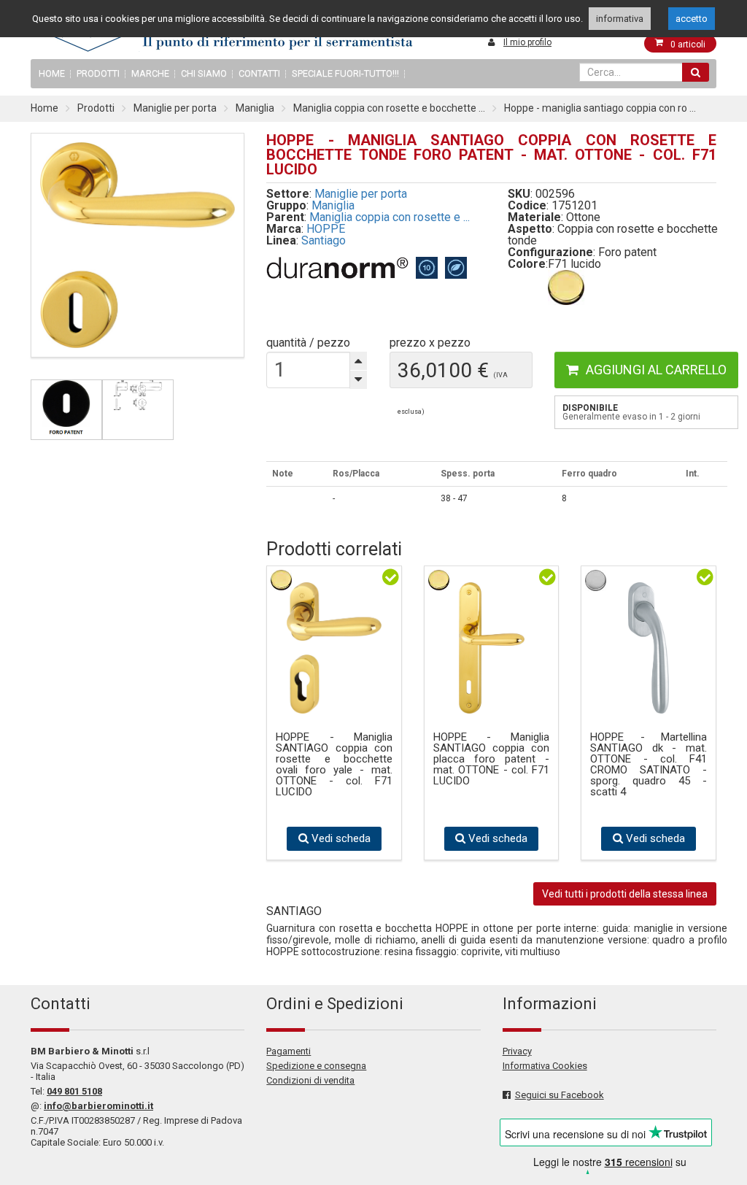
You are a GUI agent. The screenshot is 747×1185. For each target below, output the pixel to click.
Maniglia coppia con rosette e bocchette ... (389, 108)
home (52, 73)
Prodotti (98, 73)
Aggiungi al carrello (656, 369)
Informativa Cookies (545, 1065)
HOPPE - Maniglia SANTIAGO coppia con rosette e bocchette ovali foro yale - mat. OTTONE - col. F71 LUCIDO (334, 765)
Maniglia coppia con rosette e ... (389, 217)
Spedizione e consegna (316, 1065)
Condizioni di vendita (310, 1080)
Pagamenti (288, 1051)
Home (44, 108)
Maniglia (255, 108)
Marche (150, 73)
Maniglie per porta (175, 108)
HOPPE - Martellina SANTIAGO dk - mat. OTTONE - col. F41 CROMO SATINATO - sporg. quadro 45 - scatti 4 (648, 765)
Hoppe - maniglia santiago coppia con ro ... (600, 108)
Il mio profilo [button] (527, 42)
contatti (259, 73)
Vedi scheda (340, 838)
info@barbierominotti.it (98, 1105)
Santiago (323, 240)
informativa (619, 18)
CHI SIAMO (204, 73)
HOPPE (325, 229)
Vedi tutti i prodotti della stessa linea (625, 894)
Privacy (517, 1051)
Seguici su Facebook (559, 1094)
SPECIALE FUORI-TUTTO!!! (345, 73)
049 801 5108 (74, 1091)
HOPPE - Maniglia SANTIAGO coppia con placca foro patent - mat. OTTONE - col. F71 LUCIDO (491, 759)
